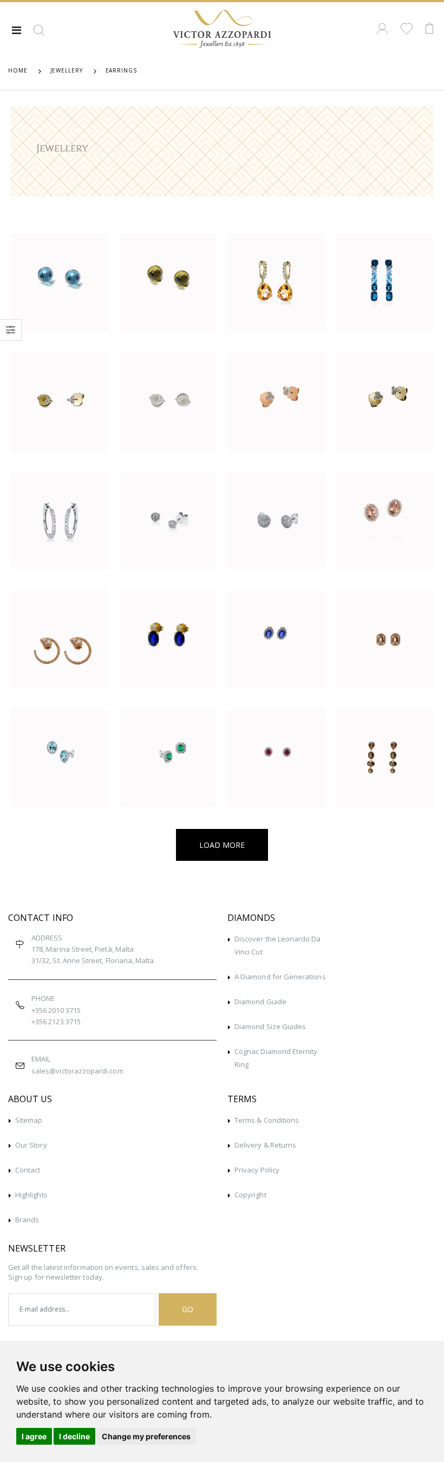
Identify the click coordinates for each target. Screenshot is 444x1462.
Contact (27, 1170)
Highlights (31, 1195)
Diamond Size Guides (270, 1026)
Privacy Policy (256, 1170)
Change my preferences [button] (146, 1436)
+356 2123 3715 (56, 1021)
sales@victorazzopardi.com (77, 1071)
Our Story (31, 1145)
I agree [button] (34, 1436)
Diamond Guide (260, 1001)
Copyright (250, 1195)
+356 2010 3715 (56, 1010)
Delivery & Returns (265, 1145)
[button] (38, 34)
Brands (27, 1219)
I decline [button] (74, 1436)
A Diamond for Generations (280, 977)
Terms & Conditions (266, 1120)
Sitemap (28, 1120)
